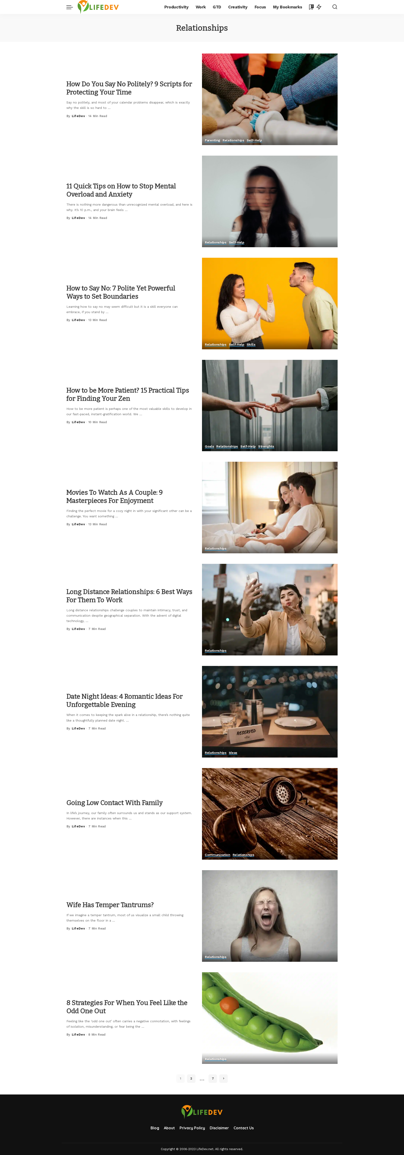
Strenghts (266, 446)
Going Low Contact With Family (114, 803)
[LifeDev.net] (98, 7)
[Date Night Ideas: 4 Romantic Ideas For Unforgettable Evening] (270, 712)
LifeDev (78, 116)
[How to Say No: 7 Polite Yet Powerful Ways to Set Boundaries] (270, 303)
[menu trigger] (72, 7)
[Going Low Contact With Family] (270, 814)
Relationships (233, 140)
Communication (217, 855)
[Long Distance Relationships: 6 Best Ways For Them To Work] (270, 609)
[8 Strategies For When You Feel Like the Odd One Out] (270, 1018)
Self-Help (254, 140)
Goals (209, 446)
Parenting (212, 140)
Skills (251, 344)
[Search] (335, 7)
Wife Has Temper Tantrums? (110, 905)
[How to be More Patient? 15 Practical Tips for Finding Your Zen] (270, 405)
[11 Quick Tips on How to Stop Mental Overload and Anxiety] (270, 201)
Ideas (233, 753)
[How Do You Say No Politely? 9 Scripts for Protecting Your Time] (270, 99)
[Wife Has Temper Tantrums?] (270, 916)
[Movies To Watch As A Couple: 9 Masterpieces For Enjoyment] (270, 507)
